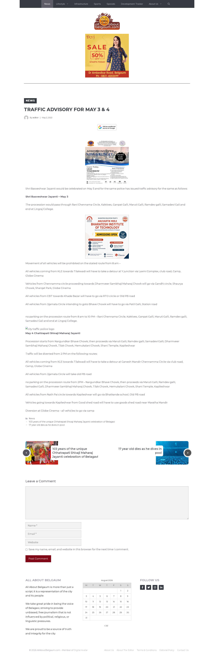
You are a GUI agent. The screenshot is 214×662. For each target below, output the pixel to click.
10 (86, 601)
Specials (111, 3)
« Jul (106, 625)
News (47, 3)
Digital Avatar (81, 650)
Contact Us (183, 650)
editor (36, 117)
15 (121, 601)
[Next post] (187, 452)
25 (93, 612)
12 (100, 601)
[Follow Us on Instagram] (155, 587)
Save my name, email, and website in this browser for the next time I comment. (79, 549)
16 (128, 601)
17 (86, 607)
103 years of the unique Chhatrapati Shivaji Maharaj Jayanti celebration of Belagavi (72, 421)
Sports (97, 3)
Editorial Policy (166, 650)
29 (121, 612)
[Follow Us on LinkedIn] (161, 587)
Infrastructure (81, 3)
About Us (109, 650)
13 (107, 601)
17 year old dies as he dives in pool (47, 425)
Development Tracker (132, 3)
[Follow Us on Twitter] (148, 587)
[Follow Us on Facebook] (142, 587)
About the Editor (125, 650)
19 (100, 607)
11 (93, 601)
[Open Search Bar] (169, 4)
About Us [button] (153, 3)
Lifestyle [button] (60, 3)
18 (93, 607)
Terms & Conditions (146, 650)
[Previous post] (26, 452)
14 (114, 601)
